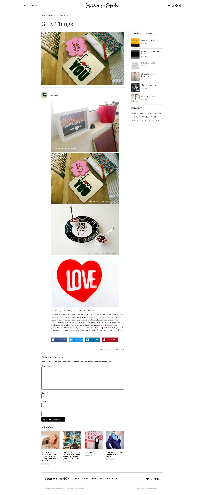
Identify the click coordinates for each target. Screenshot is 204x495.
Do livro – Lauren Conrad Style (151, 53)
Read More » (45, 464)
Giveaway (135, 117)
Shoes (134, 120)
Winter (149, 120)
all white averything (149, 96)
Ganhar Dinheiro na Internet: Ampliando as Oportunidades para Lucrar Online (71, 455)
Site (43, 410)
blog (51, 15)
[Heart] (169, 5)
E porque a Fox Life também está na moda (114, 454)
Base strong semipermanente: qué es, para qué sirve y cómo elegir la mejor (49, 456)
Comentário (47, 366)
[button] (30, 5)
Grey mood (89, 452)
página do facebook (104, 325)
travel (145, 117)
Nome (44, 393)
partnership (145, 113)
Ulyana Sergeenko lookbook (148, 75)
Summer (153, 117)
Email (44, 401)
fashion (134, 113)
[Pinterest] (176, 5)
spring (141, 120)
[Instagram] (172, 5)
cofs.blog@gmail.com (153, 488)
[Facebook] (180, 5)
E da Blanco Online (148, 63)
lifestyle (157, 113)
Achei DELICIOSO (148, 40)
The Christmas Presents (151, 85)
